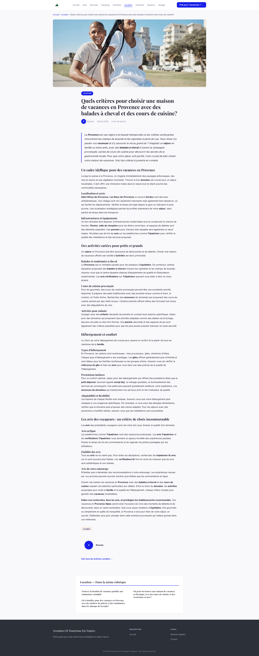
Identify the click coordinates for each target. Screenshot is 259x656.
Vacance (151, 5)
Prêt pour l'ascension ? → (191, 5)
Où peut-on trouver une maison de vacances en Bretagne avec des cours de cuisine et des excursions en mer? (154, 594)
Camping (105, 5)
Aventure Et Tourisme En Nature (74, 630)
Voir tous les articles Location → (97, 559)
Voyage (161, 5)
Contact (174, 639)
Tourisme (139, 5)
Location (128, 5)
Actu (85, 5)
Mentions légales (178, 634)
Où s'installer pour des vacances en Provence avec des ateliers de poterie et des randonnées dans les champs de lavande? (103, 603)
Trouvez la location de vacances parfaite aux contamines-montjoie (102, 592)
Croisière (117, 5)
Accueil (76, 5)
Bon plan (94, 5)
